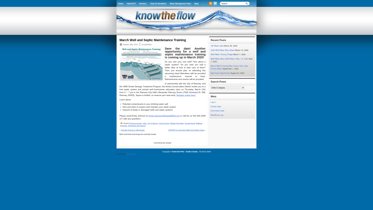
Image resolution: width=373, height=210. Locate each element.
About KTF (131, 4)
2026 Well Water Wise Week (223, 50)
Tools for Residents (158, 4)
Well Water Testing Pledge (222, 54)
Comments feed (217, 110)
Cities (145, 123)
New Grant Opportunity (220, 73)
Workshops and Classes (137, 126)
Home (120, 4)
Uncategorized (190, 123)
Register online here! (186, 95)
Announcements (136, 123)
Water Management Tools (180, 4)
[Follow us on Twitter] (215, 4)
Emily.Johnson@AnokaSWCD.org (164, 116)
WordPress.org (217, 115)
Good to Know (164, 123)
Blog (196, 4)
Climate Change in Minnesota (133, 130)
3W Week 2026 (217, 45)
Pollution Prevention (177, 123)
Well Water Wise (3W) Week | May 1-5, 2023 (229, 58)
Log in (213, 102)
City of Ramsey (152, 123)
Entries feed (216, 106)
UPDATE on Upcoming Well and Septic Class (186, 130)
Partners (143, 4)
